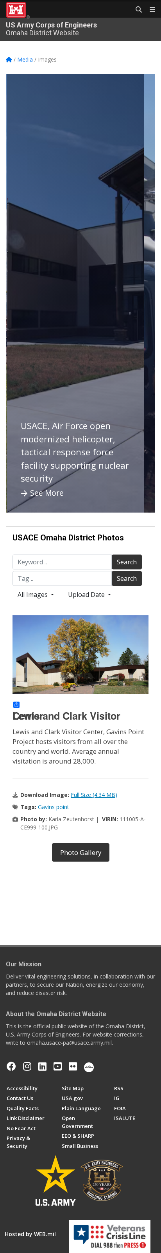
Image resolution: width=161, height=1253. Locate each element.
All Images (33, 594)
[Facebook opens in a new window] (11, 1066)
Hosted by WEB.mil (30, 1234)
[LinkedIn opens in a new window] (42, 1066)
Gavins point (53, 807)
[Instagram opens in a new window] (27, 1066)
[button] (21, 293)
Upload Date (87, 594)
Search (127, 562)
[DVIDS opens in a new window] (89, 1066)
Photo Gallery (80, 852)
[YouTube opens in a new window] (58, 1066)
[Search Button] (136, 10)
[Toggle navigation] (149, 10)
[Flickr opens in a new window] (73, 1066)
